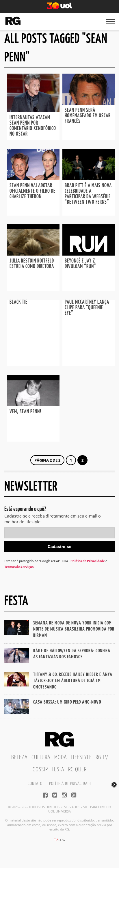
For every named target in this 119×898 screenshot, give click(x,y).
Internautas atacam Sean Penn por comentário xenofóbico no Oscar (33, 126)
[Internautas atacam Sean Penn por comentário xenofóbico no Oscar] (33, 110)
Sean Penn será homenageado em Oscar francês (88, 116)
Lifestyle (81, 757)
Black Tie (18, 302)
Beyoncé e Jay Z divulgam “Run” (80, 263)
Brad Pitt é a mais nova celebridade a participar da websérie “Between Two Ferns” (88, 194)
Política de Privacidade (87, 561)
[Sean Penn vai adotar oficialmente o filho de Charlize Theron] (33, 178)
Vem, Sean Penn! (25, 411)
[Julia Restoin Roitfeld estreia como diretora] (33, 254)
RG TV (102, 757)
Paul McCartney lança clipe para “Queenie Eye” (87, 308)
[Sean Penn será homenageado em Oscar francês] (88, 103)
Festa (58, 770)
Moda (60, 757)
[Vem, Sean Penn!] (33, 404)
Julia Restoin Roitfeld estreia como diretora (32, 263)
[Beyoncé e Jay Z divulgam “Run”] (88, 254)
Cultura (41, 757)
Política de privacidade (70, 784)
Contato (35, 784)
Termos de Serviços (19, 566)
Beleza (19, 757)
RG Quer (77, 770)
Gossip (40, 770)
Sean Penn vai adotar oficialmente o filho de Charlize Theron (32, 191)
